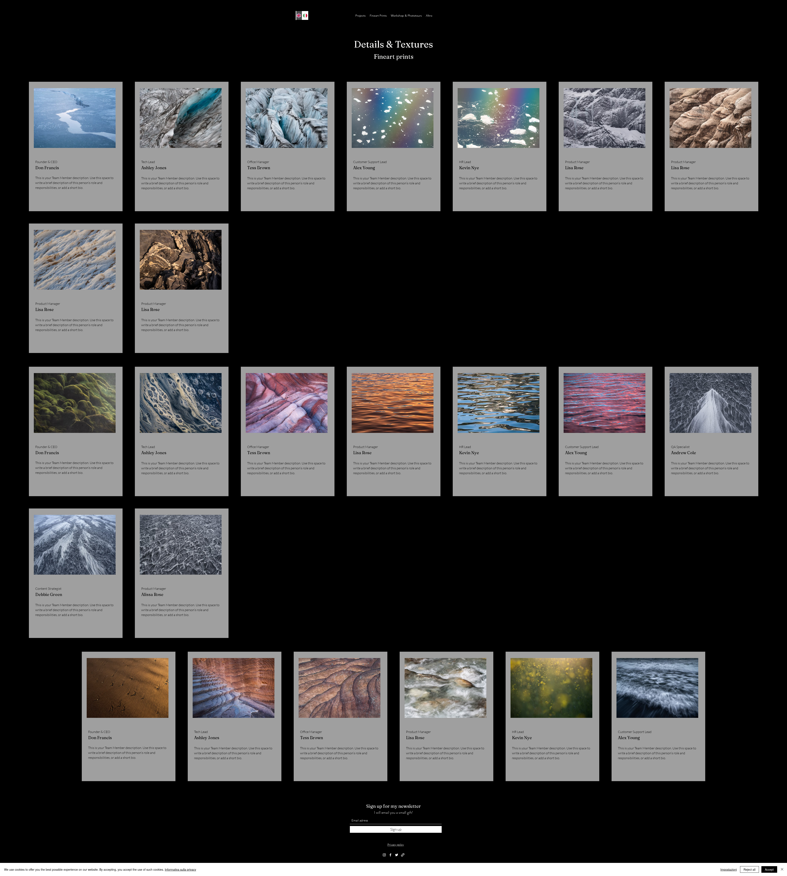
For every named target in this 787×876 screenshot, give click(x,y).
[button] (360, 15)
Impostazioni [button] (728, 869)
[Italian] (305, 15)
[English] (299, 15)
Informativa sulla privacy (180, 869)
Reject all (749, 869)
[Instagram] (384, 855)
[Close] (782, 869)
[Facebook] (390, 855)
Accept (769, 869)
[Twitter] (397, 855)
